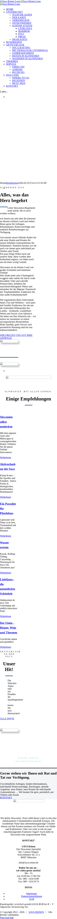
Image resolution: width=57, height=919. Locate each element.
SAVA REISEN (36, 912)
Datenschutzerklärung (31, 896)
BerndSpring (12, 183)
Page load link (7, 917)
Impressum (31, 893)
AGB (31, 899)
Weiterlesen (5, 457)
